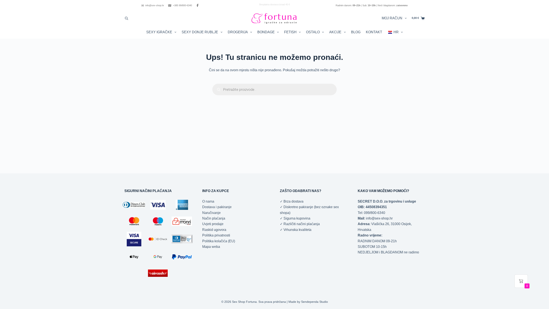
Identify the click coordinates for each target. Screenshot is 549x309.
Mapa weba (211, 246)
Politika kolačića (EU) (218, 241)
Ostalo (313, 32)
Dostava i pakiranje (217, 207)
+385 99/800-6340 (180, 5)
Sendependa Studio (314, 301)
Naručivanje (211, 213)
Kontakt (374, 32)
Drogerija (238, 32)
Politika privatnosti (216, 235)
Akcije (335, 32)
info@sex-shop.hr (152, 5)
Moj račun (392, 18)
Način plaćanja (213, 218)
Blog (355, 32)
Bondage (266, 32)
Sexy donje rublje (200, 32)
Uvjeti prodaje (212, 224)
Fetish (290, 32)
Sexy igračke (159, 32)
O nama (208, 201)
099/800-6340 (374, 213)
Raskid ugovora (214, 230)
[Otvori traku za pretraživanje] (126, 18)
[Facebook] (197, 5)
